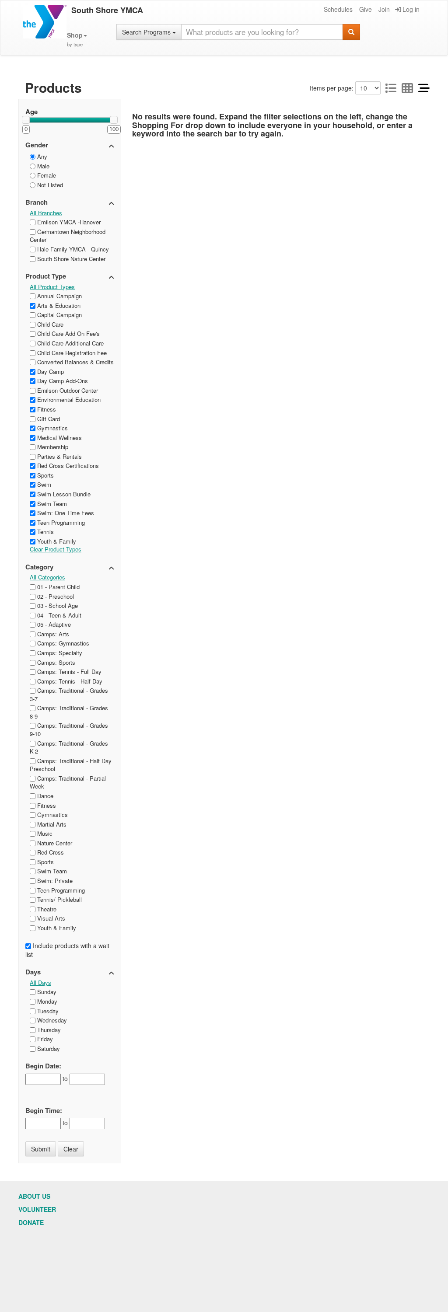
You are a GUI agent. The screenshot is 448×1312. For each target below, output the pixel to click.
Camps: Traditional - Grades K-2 (69, 747)
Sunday (45, 991)
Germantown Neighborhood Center (67, 235)
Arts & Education (57, 305)
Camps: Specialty (58, 653)
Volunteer (37, 1209)
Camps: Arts (52, 634)
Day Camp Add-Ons (61, 381)
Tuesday (47, 1011)
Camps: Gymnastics (62, 643)
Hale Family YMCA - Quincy (72, 249)
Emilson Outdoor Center (66, 390)
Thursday (48, 1030)
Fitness (45, 409)
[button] (77, 39)
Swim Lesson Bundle (63, 494)
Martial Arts (50, 824)
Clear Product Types (55, 549)
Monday (46, 1001)
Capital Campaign (58, 315)
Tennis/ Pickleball (58, 899)
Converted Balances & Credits (74, 362)
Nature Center (53, 843)
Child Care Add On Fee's (67, 333)
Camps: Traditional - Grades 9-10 (69, 729)
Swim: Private (54, 880)
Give (365, 9)
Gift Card (47, 419)
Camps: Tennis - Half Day (68, 681)
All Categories (47, 577)
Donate (31, 1222)
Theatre (45, 909)
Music (43, 833)
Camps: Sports (55, 662)
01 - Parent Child (57, 587)
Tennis (44, 531)
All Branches (46, 213)
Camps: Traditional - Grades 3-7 (69, 694)
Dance (44, 796)
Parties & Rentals (58, 456)
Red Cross (49, 852)
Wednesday (51, 1020)
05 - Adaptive (53, 624)
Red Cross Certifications (67, 465)
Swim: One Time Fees (64, 513)
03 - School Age (56, 605)
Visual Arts (50, 918)
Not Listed (49, 185)
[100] (114, 120)
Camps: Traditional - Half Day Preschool (71, 765)
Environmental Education (68, 399)
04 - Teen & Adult (58, 615)
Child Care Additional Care (69, 343)
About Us (34, 1196)
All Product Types (52, 287)
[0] (26, 120)
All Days (40, 983)
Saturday (47, 1048)
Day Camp (49, 371)
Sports (44, 475)
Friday (44, 1039)
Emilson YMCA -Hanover (68, 222)
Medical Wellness (58, 437)
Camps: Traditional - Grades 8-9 (69, 712)
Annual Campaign (58, 296)
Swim (43, 484)
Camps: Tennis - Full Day (68, 671)
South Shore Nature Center (70, 259)
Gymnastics (51, 428)
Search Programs (147, 32)
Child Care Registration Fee (71, 353)
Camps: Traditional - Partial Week (68, 782)
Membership (51, 447)
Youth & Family (55, 541)
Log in (411, 9)
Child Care (49, 324)
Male (42, 166)
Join (384, 9)
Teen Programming (60, 522)
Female (45, 175)
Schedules (338, 9)
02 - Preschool (54, 596)
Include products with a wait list (67, 950)
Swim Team (51, 503)
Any (41, 156)
